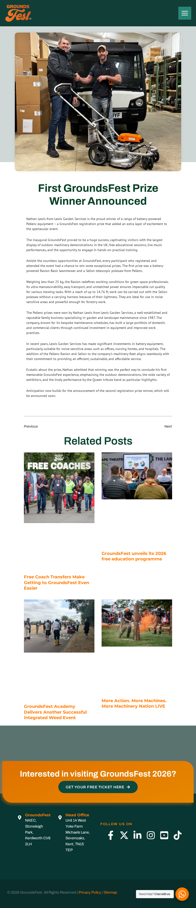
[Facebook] (110, 835)
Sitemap (110, 892)
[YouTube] (164, 835)
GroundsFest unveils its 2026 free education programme (134, 556)
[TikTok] (177, 835)
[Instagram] (150, 835)
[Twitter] (124, 835)
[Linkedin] (137, 835)
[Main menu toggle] (184, 13)
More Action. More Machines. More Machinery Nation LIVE (134, 703)
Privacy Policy (90, 892)
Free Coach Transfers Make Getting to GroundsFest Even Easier (56, 582)
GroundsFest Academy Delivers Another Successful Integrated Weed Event (55, 712)
